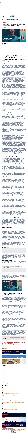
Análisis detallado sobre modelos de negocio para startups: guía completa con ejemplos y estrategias (13, 402)
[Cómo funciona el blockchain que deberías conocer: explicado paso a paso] (2, 403)
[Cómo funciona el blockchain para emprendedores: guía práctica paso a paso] (2, 394)
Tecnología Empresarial (5, 383)
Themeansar (19, 430)
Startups (4, 380)
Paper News (15, 430)
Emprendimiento (4, 427)
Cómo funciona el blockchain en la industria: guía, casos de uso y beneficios (13, 416)
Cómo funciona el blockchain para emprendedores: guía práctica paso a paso (10, 395)
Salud (3, 377)
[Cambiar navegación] (3, 16)
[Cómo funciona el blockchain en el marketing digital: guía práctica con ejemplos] (2, 392)
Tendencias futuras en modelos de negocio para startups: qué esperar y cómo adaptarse (11, 391)
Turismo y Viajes (4, 384)
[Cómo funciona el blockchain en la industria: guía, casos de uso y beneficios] (2, 387)
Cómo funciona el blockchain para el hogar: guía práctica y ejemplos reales (10, 400)
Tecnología (4, 381)
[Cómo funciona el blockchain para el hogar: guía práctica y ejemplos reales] (2, 399)
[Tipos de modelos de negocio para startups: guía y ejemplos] (2, 406)
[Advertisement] (14, 10)
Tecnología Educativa (5, 382)
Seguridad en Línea (5, 378)
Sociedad (4, 379)
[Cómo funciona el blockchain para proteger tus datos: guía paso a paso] (2, 408)
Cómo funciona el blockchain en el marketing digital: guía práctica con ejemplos (10, 393)
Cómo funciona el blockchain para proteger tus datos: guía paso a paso (9, 409)
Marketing (4, 22)
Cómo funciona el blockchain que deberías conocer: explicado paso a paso (10, 404)
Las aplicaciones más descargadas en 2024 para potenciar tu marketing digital (14, 356)
